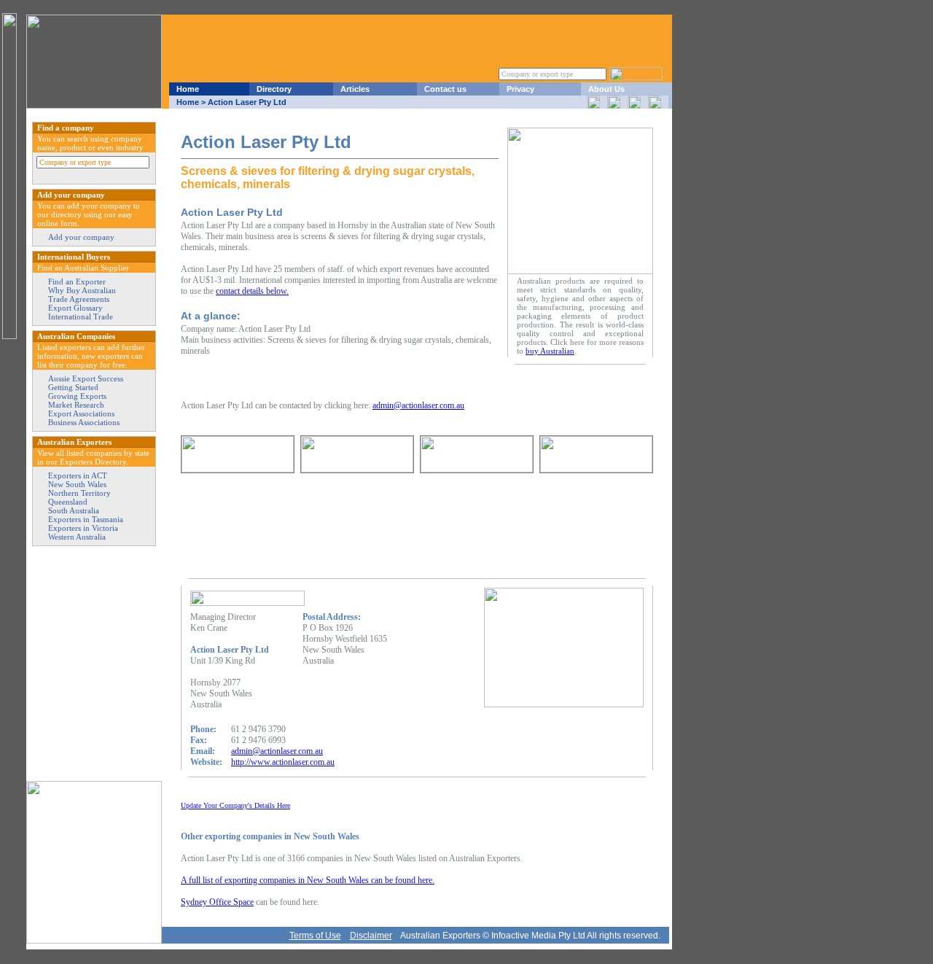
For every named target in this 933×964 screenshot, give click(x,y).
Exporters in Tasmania (85, 519)
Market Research (76, 404)
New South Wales (77, 484)
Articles (355, 89)
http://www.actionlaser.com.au (283, 762)
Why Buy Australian (82, 290)
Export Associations (81, 413)
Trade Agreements (78, 299)
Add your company (81, 237)
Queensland (67, 501)
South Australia (73, 510)
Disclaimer (371, 935)
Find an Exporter (77, 281)
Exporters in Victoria (83, 528)
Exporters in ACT (77, 475)
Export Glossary (75, 307)
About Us (606, 89)
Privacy (520, 89)
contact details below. (252, 291)
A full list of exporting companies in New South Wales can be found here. (307, 880)
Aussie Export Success (85, 378)
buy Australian (550, 350)
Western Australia (77, 536)
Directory (274, 89)
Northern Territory (79, 493)
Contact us (445, 89)
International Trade (80, 316)
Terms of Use (315, 935)
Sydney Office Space (217, 902)
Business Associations (84, 422)
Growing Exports (77, 396)
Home (187, 89)
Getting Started (73, 387)
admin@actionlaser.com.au (418, 405)
